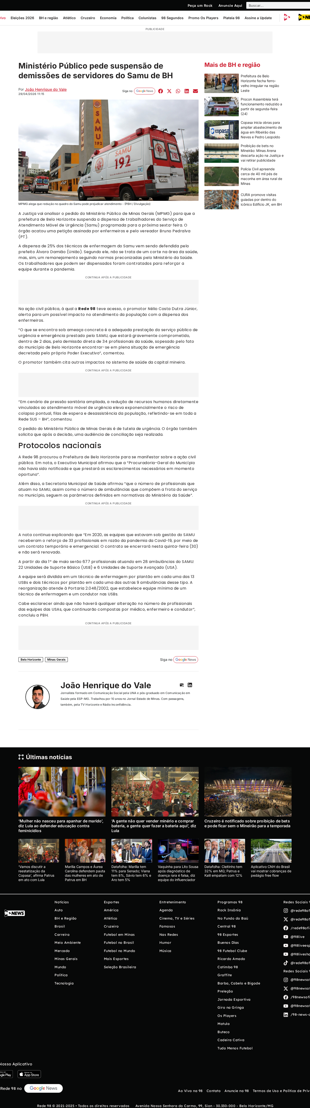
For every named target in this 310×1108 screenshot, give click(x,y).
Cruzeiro (88, 18)
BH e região (48, 18)
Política (127, 18)
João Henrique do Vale (46, 89)
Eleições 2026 (22, 18)
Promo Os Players (203, 18)
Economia (108, 18)
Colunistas (147, 18)
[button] (160, 91)
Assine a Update (258, 18)
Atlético (69, 18)
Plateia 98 (231, 18)
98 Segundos (172, 18)
